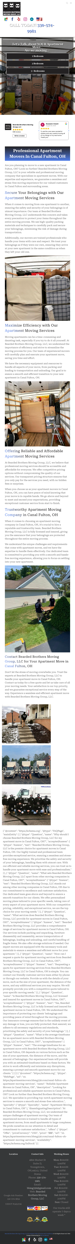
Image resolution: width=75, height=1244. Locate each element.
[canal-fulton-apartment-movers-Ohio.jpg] (26, 746)
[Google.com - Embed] (13, 1173)
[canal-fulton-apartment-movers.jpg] (26, 787)
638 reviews (17, 132)
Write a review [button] (19, 136)
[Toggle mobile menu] (71, 3)
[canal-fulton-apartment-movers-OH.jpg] (26, 705)
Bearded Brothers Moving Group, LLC (37, 1195)
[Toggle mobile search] (67, 3)
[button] (68, 130)
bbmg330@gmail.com (39, 1188)
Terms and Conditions (46, 1233)
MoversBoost (45, 1235)
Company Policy (33, 1233)
